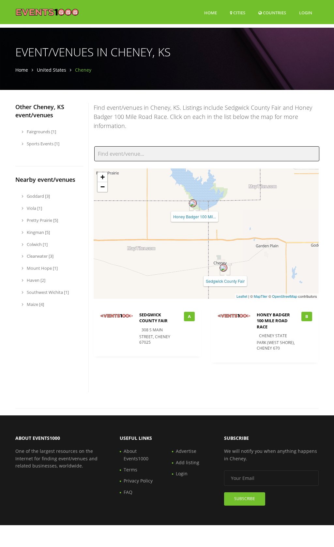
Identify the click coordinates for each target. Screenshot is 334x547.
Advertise (186, 451)
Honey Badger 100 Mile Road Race (273, 320)
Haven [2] (35, 280)
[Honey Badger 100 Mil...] (193, 203)
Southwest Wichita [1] (47, 292)
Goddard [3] (38, 196)
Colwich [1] (37, 244)
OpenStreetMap (284, 296)
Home (210, 13)
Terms (130, 470)
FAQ (128, 492)
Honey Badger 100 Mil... (194, 216)
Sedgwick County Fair (225, 281)
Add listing (187, 462)
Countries (274, 12)
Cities (238, 13)
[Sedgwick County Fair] (223, 268)
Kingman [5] (38, 232)
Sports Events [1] (42, 144)
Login (305, 12)
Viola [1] (34, 208)
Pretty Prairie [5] (42, 220)
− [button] (102, 187)
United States (51, 70)
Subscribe (244, 498)
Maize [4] (35, 304)
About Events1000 (136, 454)
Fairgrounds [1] (41, 132)
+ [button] (102, 177)
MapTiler (260, 296)
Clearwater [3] (39, 256)
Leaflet (241, 296)
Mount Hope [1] (42, 268)
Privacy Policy (138, 481)
